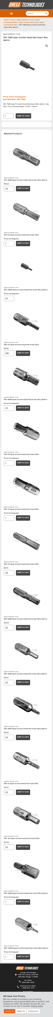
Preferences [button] (33, 1011)
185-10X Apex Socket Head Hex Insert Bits (21, 838)
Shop (13, 20)
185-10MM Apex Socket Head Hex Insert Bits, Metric (26, 893)
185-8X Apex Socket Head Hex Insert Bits (21, 454)
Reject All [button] (21, 1011)
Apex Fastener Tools (25, 20)
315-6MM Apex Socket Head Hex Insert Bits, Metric (25, 180)
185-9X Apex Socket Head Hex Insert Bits (21, 345)
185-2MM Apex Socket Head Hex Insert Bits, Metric (25, 729)
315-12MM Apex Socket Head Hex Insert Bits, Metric (26, 290)
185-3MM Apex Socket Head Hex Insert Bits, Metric (25, 674)
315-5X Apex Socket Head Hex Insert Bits (21, 235)
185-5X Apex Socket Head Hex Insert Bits (21, 564)
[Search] (46, 13)
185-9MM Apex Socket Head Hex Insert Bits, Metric (25, 399)
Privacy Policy (37, 1006)
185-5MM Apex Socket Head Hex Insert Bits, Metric (25, 619)
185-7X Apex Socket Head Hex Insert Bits (21, 509)
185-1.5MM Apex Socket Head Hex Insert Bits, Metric (26, 948)
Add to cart (23, 115)
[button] (11, 13)
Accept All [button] (9, 1011)
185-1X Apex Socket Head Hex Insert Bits (21, 783)
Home (6, 20)
